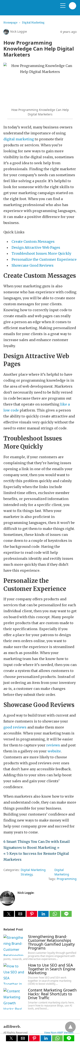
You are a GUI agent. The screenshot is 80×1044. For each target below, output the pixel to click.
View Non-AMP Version (58, 1032)
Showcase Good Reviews (33, 265)
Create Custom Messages (33, 241)
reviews (53, 745)
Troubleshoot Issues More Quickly (41, 253)
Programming (67, 879)
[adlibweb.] (23, 9)
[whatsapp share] (55, 915)
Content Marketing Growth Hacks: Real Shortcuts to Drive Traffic (52, 993)
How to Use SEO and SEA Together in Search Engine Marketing (51, 969)
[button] (8, 914)
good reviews (14, 727)
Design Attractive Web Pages (36, 247)
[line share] (66, 915)
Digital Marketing (33, 22)
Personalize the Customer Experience (44, 259)
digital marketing (18, 139)
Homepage (10, 22)
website (54, 751)
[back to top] (70, 1027)
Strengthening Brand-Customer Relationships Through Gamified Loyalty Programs (51, 942)
